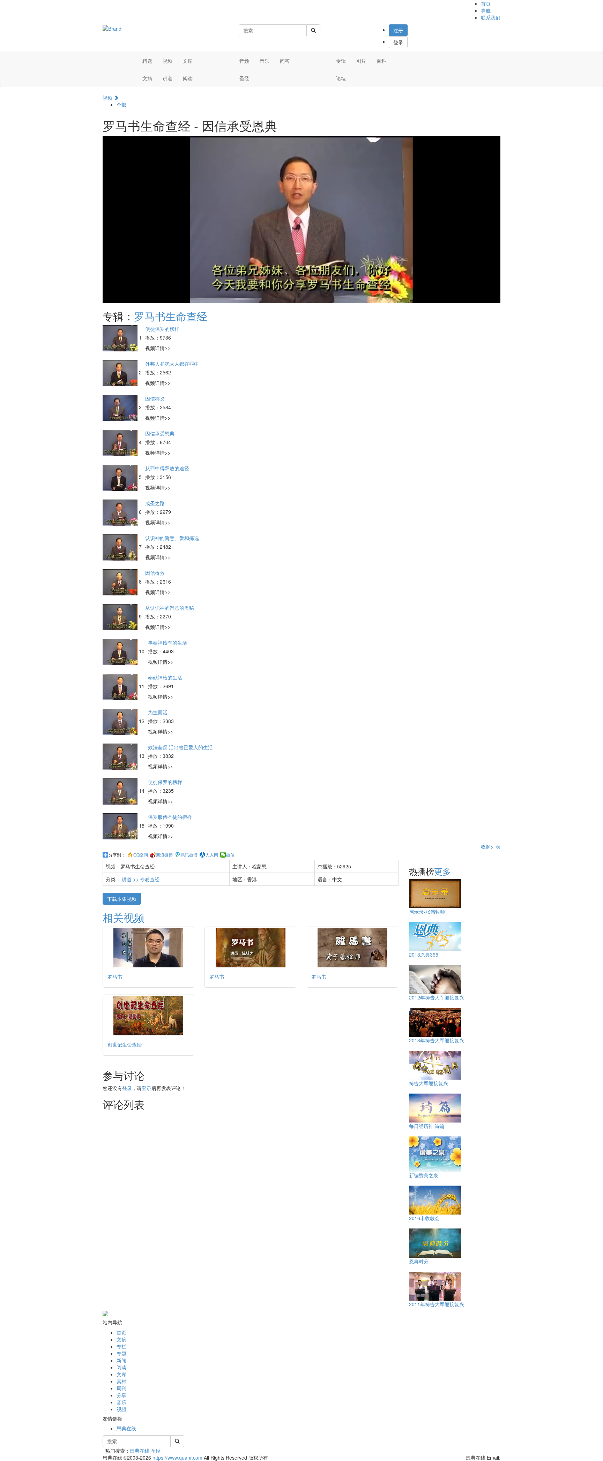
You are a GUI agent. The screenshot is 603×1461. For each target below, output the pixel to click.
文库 (188, 60)
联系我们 (490, 17)
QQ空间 (140, 855)
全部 (121, 104)
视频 (167, 60)
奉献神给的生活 (165, 677)
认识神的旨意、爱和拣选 (172, 537)
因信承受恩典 (159, 433)
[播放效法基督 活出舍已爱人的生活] (121, 755)
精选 (147, 60)
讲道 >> (131, 879)
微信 (230, 855)
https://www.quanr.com (177, 1457)
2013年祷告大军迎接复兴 (436, 1040)
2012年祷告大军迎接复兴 (436, 997)
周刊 (121, 1388)
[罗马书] (148, 947)
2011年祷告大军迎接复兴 (436, 1304)
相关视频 (123, 917)
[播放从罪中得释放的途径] (121, 476)
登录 (398, 42)
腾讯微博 (189, 855)
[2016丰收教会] (435, 1199)
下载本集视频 (121, 898)
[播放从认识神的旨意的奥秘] (121, 616)
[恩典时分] (435, 1242)
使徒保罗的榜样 (162, 328)
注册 (398, 30)
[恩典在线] (112, 27)
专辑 (341, 60)
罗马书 (114, 976)
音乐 (264, 60)
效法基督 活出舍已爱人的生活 (180, 747)
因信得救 (155, 572)
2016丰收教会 (424, 1218)
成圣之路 (155, 503)
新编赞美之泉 (423, 1175)
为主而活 (158, 712)
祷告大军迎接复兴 (428, 1083)
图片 (361, 60)
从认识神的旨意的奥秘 (169, 607)
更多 (442, 871)
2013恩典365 (423, 954)
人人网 (212, 855)
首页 (486, 3)
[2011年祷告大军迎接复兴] (435, 1285)
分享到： (117, 855)
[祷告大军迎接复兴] (435, 1064)
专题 (121, 1353)
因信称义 (155, 398)
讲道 (167, 78)
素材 (121, 1381)
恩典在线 (126, 1428)
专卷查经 (149, 879)
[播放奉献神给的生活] (121, 686)
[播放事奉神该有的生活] (121, 651)
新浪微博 (164, 855)
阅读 (188, 78)
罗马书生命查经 (170, 316)
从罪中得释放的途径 (167, 468)
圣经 (244, 78)
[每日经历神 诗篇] (435, 1107)
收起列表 (490, 846)
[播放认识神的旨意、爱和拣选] (121, 546)
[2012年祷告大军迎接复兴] (435, 978)
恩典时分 (419, 1261)
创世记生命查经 (124, 1044)
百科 (381, 60)
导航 (486, 10)
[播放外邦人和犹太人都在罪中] (121, 372)
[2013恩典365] (435, 935)
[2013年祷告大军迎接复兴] (435, 1021)
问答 (285, 60)
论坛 (341, 78)
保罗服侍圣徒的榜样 (170, 816)
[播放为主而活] (121, 720)
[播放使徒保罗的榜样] (121, 337)
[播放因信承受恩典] (121, 442)
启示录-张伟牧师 (427, 911)
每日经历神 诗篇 (427, 1126)
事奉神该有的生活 (167, 642)
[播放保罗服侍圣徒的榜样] (121, 825)
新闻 (121, 1360)
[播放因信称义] (121, 407)
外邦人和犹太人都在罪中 (172, 363)
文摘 (147, 78)
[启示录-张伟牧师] (435, 892)
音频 (244, 60)
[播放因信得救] (121, 581)
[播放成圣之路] (121, 511)
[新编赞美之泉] (435, 1153)
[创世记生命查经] (148, 1015)
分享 (121, 1395)
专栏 (121, 1346)
